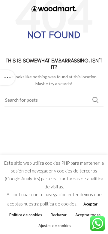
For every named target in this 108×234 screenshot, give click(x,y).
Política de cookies (25, 214)
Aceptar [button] (90, 204)
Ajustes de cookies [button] (54, 225)
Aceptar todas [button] (87, 214)
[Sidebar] (7, 77)
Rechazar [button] (59, 214)
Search (95, 100)
